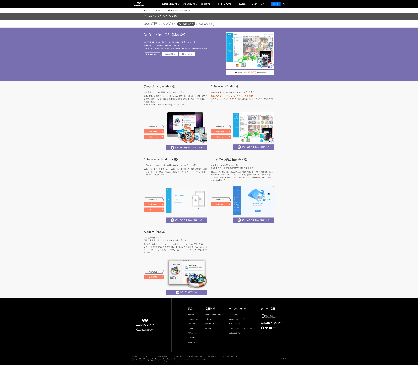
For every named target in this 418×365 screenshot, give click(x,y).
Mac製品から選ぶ (205, 23)
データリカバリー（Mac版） (160, 86)
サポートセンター (235, 324)
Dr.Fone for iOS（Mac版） (166, 34)
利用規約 (134, 356)
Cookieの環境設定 (162, 356)
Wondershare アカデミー (238, 319)
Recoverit (191, 324)
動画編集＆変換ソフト (170, 4)
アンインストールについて (229, 356)
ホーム (146, 10)
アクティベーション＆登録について (241, 328)
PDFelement (192, 333)
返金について (212, 356)
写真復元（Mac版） (155, 231)
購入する (186, 54)
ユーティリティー (156, 10)
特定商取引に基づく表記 (195, 356)
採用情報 (208, 328)
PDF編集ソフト (206, 4)
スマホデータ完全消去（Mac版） (230, 159)
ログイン (276, 4)
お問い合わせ (233, 314)
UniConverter (193, 319)
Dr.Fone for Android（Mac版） (161, 159)
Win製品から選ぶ (186, 23)
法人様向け (242, 4)
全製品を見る (192, 342)
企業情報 (208, 319)
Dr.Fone (191, 328)
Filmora (191, 314)
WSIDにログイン (234, 333)
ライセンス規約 (177, 356)
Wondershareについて (213, 314)
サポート (264, 4)
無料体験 (169, 54)
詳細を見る (153, 126)
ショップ (253, 4)
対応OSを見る (151, 54)
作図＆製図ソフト (189, 4)
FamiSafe (191, 338)
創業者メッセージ (211, 324)
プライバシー (147, 356)
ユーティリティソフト (225, 4)
